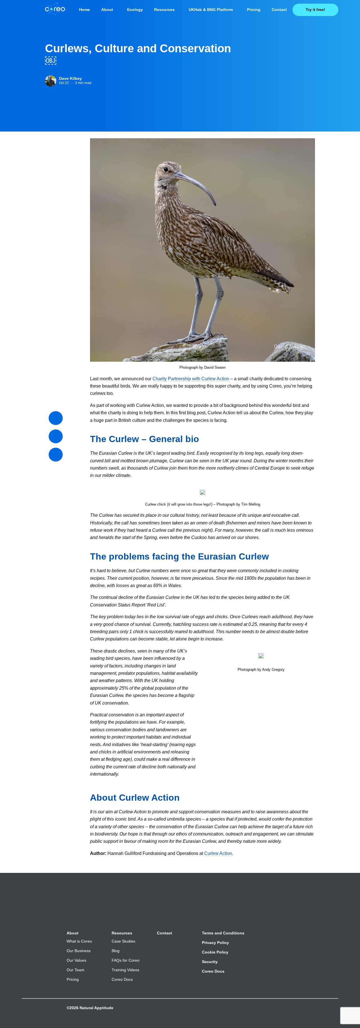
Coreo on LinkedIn (316, 1015)
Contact (279, 10)
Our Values (76, 960)
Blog (116, 950)
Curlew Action (218, 853)
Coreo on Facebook (298, 1015)
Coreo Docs (122, 979)
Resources (164, 10)
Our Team (75, 970)
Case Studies (123, 941)
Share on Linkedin (56, 455)
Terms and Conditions (223, 933)
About (107, 10)
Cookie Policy (215, 952)
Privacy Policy (215, 942)
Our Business (79, 950)
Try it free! (315, 10)
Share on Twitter (56, 436)
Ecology (135, 10)
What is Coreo (79, 941)
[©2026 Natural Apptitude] (67, 1013)
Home (84, 10)
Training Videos (125, 970)
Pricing (253, 10)
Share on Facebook (56, 418)
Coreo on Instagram (334, 1015)
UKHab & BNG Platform (211, 10)
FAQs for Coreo (126, 960)
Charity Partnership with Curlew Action (190, 378)
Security (210, 961)
